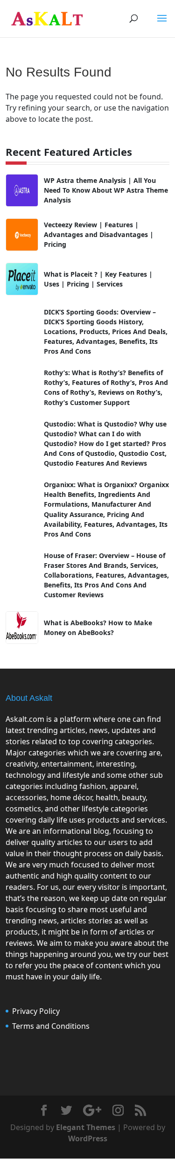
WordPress (87, 1138)
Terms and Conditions (51, 1026)
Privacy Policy (36, 1011)
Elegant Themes (85, 1127)
